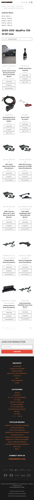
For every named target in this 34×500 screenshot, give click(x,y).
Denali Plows (17, 446)
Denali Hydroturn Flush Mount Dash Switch (9, 119)
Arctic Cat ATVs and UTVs (17, 430)
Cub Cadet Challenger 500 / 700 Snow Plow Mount (25, 214)
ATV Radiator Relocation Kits (17, 409)
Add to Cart (25, 82)
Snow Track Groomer (25, 118)
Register (20, 380)
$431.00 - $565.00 (7, 23)
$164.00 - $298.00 (7, 18)
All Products (17, 395)
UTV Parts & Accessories (17, 368)
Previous (3, 498)
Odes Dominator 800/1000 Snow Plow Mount (25, 305)
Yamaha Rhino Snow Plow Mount (9, 261)
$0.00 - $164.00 (6, 16)
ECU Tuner (17, 414)
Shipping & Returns (17, 371)
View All (17, 449)
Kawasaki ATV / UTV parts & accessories (17, 432)
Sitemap (17, 383)
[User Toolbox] (24, 2)
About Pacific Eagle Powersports (17, 373)
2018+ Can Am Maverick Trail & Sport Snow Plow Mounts (9, 214)
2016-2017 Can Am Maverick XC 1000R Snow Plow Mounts (25, 166)
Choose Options (9, 88)
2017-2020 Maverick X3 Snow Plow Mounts (9, 166)
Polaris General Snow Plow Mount (9, 306)
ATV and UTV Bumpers (17, 404)
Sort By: (5, 39)
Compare (8, 85)
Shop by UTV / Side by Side (17, 402)
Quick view (9, 81)
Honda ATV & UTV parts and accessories (17, 437)
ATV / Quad (17, 400)
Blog (17, 378)
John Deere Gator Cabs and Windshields (17, 444)
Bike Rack (17, 411)
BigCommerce (20, 491)
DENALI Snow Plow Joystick (25, 69)
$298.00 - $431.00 (7, 21)
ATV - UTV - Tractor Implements (17, 397)
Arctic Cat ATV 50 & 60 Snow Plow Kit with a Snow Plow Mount (9, 73)
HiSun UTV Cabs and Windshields (17, 442)
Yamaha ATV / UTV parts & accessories (17, 439)
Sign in (13, 380)
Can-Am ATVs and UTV (17, 435)
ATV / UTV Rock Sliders (17, 407)
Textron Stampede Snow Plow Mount (25, 261)
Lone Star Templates (20, 493)
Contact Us (17, 376)
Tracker (17, 393)
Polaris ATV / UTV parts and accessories (17, 425)
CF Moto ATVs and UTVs (17, 428)
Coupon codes (17, 366)
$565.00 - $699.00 (7, 25)
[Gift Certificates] (26, 2)
